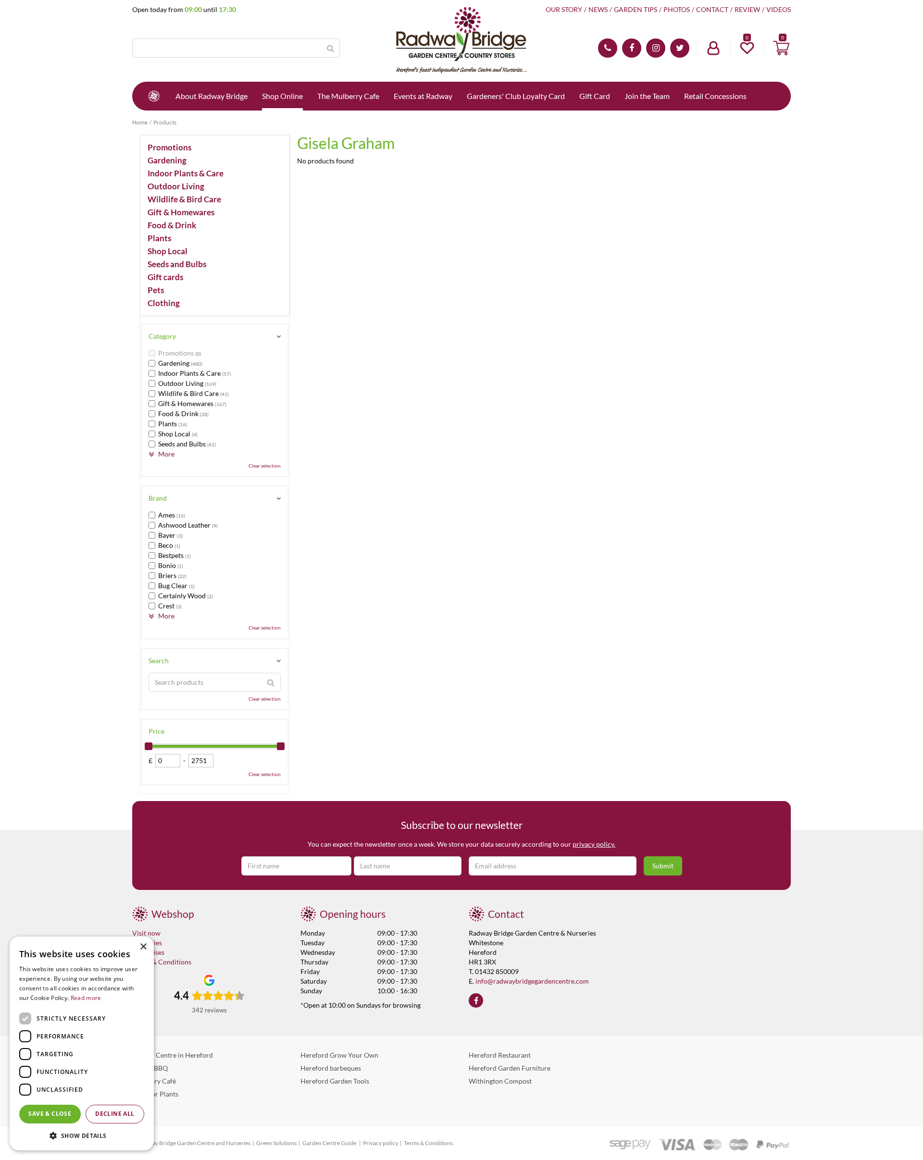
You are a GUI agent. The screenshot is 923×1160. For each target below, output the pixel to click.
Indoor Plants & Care (186, 173)
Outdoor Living (176, 186)
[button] (81, 1135)
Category (162, 336)
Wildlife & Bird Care (184, 199)
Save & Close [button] (49, 1114)
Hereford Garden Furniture (509, 1068)
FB (631, 48)
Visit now (146, 933)
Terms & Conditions (161, 962)
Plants (159, 238)
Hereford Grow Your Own (339, 1055)
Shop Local (167, 251)
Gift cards (165, 277)
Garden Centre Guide (329, 1143)
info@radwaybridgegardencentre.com (532, 981)
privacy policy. (594, 844)
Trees (140, 1107)
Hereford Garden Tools (334, 1081)
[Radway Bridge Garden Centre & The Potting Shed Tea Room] (461, 41)
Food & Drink (172, 225)
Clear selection (265, 466)
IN (655, 48)
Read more (86, 998)
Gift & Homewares (181, 212)
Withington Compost (500, 1081)
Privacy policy (380, 1143)
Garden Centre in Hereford (172, 1055)
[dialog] (82, 1043)
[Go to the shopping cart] (781, 48)
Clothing (164, 303)
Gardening (167, 160)
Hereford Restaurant (500, 1055)
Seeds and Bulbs (177, 264)
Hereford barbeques (330, 1068)
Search (159, 660)
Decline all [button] (114, 1114)
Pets (156, 290)
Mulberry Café (154, 1081)
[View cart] (781, 48)
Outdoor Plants (155, 1094)
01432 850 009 (607, 48)
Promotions (169, 147)
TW (679, 48)
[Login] (713, 48)
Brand (158, 498)
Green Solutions (276, 1143)
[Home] (154, 96)
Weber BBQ (150, 1068)
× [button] (143, 946)
